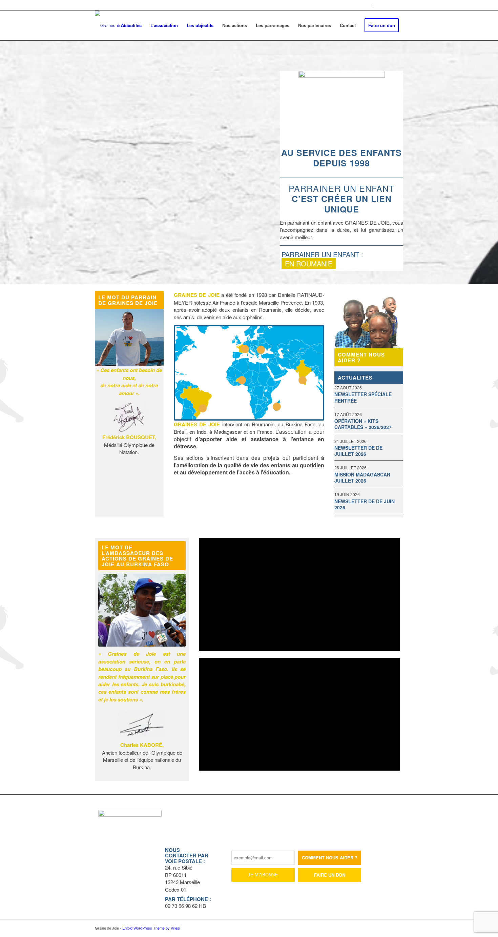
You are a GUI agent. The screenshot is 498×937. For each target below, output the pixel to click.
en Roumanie (308, 263)
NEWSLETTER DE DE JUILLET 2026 (358, 450)
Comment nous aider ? (361, 357)
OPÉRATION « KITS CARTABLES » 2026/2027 (363, 423)
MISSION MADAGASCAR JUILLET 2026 (362, 477)
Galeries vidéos (389, 5)
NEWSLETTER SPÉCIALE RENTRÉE (363, 397)
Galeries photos (354, 5)
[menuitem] (354, 5)
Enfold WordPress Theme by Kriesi (151, 928)
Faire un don (329, 875)
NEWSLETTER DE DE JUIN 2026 (364, 504)
